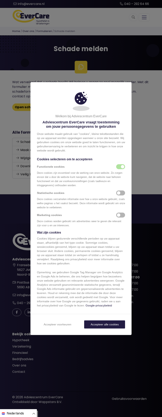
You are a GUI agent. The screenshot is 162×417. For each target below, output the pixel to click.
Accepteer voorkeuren (57, 324)
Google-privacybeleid (99, 305)
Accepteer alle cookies (105, 324)
